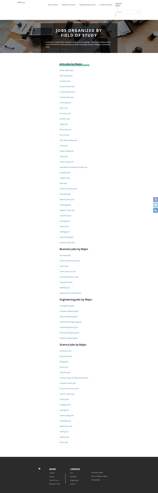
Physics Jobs (64, 442)
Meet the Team (54, 484)
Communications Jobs (67, 92)
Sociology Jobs (65, 221)
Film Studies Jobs (65, 129)
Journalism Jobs (65, 173)
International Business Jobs (69, 277)
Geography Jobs (65, 405)
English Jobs (64, 124)
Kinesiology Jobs (65, 421)
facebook (155, 199)
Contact (52, 473)
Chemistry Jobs (65, 372)
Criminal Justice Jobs (67, 97)
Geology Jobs (64, 410)
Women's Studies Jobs (67, 242)
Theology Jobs (65, 232)
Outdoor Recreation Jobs (68, 189)
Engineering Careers (88, 5)
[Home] (21, 4)
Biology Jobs (64, 362)
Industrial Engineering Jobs (69, 327)
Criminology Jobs (65, 103)
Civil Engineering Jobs (67, 306)
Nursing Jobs (64, 432)
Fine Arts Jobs (64, 135)
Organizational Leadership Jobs (70, 293)
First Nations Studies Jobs (68, 140)
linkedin (155, 210)
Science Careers (106, 5)
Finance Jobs (64, 266)
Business (73, 477)
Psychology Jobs (65, 205)
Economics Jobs (65, 113)
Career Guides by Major (99, 476)
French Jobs (64, 146)
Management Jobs (66, 282)
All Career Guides (97, 472)
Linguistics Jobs (65, 178)
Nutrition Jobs (64, 437)
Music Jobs (63, 183)
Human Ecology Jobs (67, 415)
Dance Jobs (64, 108)
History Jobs (64, 156)
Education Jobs (65, 119)
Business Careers (68, 5)
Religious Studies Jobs (67, 210)
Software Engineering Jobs (69, 338)
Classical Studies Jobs (67, 86)
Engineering (74, 480)
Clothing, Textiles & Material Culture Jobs (74, 378)
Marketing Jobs (65, 288)
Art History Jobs (65, 81)
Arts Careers (53, 5)
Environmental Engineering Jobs (71, 322)
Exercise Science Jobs (67, 394)
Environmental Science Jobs (69, 389)
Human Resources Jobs (68, 271)
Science (72, 484)
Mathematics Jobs (66, 426)
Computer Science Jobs (68, 383)
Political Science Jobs (67, 199)
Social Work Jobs (65, 216)
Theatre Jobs (64, 226)
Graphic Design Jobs (67, 151)
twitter (155, 205)
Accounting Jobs (65, 255)
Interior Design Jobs (66, 162)
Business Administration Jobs (70, 261)
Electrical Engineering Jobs (69, 317)
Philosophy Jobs (65, 194)
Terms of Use (54, 480)
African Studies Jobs (66, 70)
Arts (71, 473)
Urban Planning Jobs (67, 237)
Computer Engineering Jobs (69, 311)
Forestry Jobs (64, 399)
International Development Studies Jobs (73, 167)
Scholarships (95, 480)
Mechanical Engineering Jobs (69, 333)
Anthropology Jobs (66, 76)
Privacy (51, 477)
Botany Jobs (64, 367)
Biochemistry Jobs (66, 356)
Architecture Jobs (65, 351)
